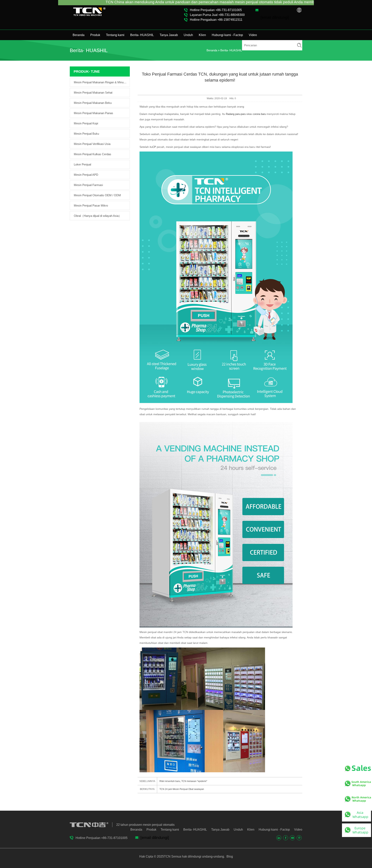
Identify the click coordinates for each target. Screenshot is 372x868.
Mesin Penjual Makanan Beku (93, 102)
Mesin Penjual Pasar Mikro (91, 205)
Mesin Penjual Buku (86, 133)
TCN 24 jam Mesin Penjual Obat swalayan (181, 789)
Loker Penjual (82, 164)
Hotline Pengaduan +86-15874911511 (216, 19)
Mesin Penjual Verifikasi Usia (92, 144)
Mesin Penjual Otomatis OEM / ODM (97, 195)
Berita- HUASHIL (142, 35)
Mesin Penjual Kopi (86, 123)
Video (253, 35)
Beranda (78, 35)
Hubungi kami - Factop (227, 35)
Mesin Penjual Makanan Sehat (93, 92)
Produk (95, 35)
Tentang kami (115, 35)
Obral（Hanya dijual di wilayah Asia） (97, 215)
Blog (229, 856)
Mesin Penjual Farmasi (88, 185)
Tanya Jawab (169, 35)
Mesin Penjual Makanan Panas (93, 113)
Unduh (188, 35)
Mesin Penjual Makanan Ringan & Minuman (101, 82)
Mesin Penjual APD (86, 174)
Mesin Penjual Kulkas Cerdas (92, 154)
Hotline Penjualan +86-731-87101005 (216, 10)
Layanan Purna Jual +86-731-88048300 (217, 14)
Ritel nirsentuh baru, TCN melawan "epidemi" (183, 781)
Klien (202, 35)
